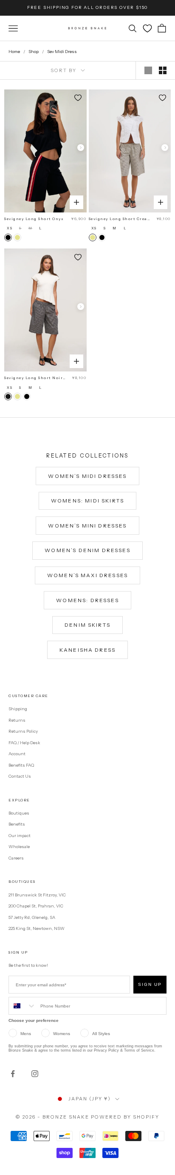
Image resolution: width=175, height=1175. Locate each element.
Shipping (17, 709)
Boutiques (18, 813)
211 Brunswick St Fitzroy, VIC (37, 895)
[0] (147, 28)
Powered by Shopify (125, 1117)
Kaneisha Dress (87, 650)
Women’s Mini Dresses (87, 525)
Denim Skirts (87, 625)
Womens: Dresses (87, 600)
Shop (33, 51)
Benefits (16, 824)
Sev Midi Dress (62, 51)
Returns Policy (23, 731)
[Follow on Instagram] (35, 1073)
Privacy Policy (106, 1050)
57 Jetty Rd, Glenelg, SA (31, 917)
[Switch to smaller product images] (163, 70)
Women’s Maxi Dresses (87, 575)
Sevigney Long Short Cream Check (120, 219)
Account (16, 753)
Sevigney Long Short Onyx (34, 219)
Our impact (19, 835)
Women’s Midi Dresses (87, 476)
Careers (16, 858)
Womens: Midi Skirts (87, 500)
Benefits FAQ (21, 765)
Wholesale (19, 846)
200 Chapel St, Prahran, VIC (35, 906)
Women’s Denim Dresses (87, 550)
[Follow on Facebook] (12, 1073)
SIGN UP (150, 984)
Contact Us (19, 776)
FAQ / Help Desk (24, 742)
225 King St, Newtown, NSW (36, 928)
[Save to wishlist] (78, 97)
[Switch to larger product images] (148, 70)
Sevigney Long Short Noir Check (33, 378)
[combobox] (22, 1005)
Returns (16, 720)
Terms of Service (139, 1050)
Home (14, 51)
